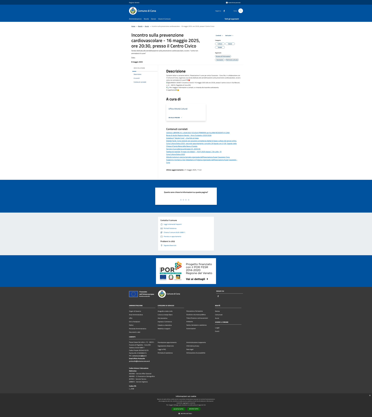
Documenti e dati (134, 332)
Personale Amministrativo (137, 328)
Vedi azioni (228, 35)
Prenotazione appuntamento (167, 342)
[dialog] (186, 405)
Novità (140, 26)
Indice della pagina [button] (139, 68)
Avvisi (147, 26)
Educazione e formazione (194, 311)
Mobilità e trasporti (164, 328)
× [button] (370, 395)
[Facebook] (223, 10)
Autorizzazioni (191, 328)
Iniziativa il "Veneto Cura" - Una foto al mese (182, 138)
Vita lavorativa (162, 318)
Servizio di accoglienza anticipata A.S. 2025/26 (183, 149)
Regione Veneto (134, 2)
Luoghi (217, 328)
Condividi (218, 35)
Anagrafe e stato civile (165, 311)
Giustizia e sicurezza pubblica (196, 314)
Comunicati (219, 314)
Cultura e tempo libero (165, 314)
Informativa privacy (192, 346)
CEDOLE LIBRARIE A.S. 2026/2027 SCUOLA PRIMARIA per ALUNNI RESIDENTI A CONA (198, 132)
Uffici (130, 318)
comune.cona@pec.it (139, 356)
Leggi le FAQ (162, 349)
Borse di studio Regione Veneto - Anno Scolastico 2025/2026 (188, 135)
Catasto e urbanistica (165, 325)
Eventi (217, 331)
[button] (186, 413)
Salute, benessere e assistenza (196, 325)
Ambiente (189, 321)
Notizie (217, 311)
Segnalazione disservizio (166, 346)
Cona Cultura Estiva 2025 (175, 154)
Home (133, 26)
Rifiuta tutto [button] (193, 409)
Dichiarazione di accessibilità (195, 353)
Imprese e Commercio (165, 321)
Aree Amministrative (136, 314)
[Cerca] (240, 10)
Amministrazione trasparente (196, 342)
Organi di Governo (135, 311)
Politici (131, 325)
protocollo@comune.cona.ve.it (139, 361)
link (205, 405)
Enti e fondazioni (134, 321)
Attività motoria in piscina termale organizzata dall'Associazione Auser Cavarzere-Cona (198, 157)
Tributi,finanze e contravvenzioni (197, 318)
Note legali (189, 349)
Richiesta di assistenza (165, 353)
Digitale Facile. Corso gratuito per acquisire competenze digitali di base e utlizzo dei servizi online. (201, 140)
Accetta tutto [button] (178, 409)
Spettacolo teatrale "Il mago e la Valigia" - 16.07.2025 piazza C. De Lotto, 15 (193, 151)
